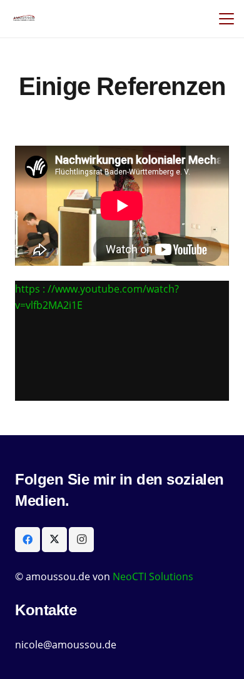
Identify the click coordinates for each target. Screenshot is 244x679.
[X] (54, 539)
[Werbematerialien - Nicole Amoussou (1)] (24, 19)
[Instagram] (81, 539)
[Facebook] (27, 539)
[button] (226, 18)
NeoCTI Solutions (153, 576)
